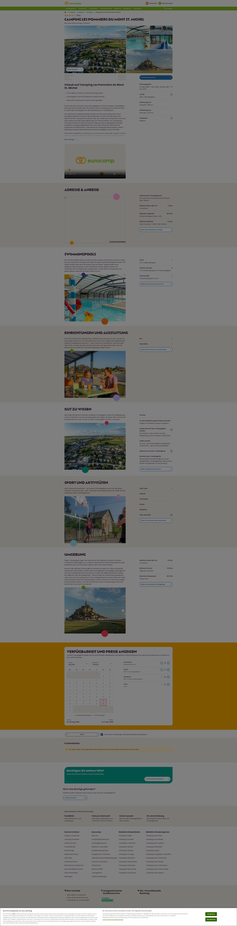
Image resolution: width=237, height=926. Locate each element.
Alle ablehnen (211, 919)
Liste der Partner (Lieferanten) (112, 920)
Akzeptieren (211, 914)
